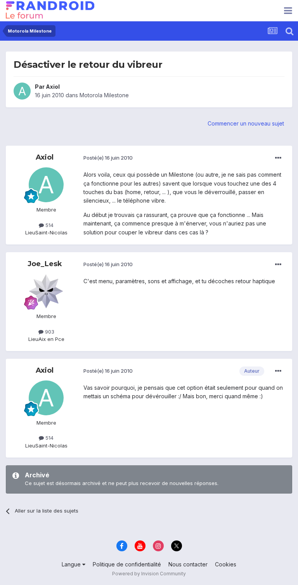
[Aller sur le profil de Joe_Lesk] (46, 291)
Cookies (225, 564)
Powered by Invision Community (149, 573)
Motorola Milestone (104, 95)
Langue (72, 564)
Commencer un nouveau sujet (246, 123)
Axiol (53, 86)
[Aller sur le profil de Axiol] (22, 91)
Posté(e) (108, 158)
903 (48, 332)
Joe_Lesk (45, 264)
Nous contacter (188, 564)
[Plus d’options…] (278, 158)
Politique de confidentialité (127, 564)
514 (49, 225)
